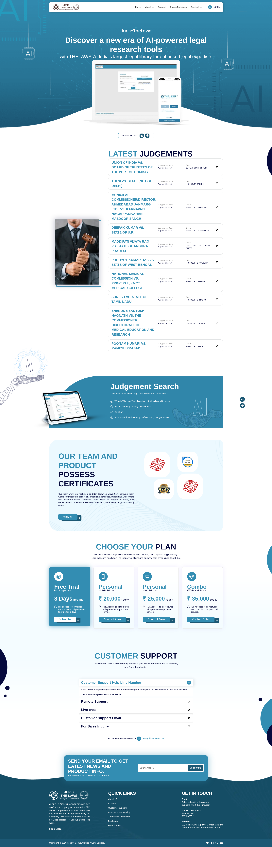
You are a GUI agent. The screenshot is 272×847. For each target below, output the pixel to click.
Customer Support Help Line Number (111, 682)
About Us (149, 7)
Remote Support (94, 701)
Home (138, 7)
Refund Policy (115, 825)
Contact (112, 803)
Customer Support (117, 808)
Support (162, 7)
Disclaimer (113, 821)
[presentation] (242, 399)
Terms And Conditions (119, 817)
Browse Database (178, 7)
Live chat (88, 710)
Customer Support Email (101, 718)
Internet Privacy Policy (119, 812)
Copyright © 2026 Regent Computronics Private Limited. (77, 842)
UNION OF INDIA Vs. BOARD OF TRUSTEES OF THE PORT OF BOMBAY (132, 167)
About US (112, 799)
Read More (55, 829)
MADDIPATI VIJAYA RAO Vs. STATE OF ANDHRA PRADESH (130, 246)
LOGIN (216, 7)
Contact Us (196, 7)
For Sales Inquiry (95, 726)
